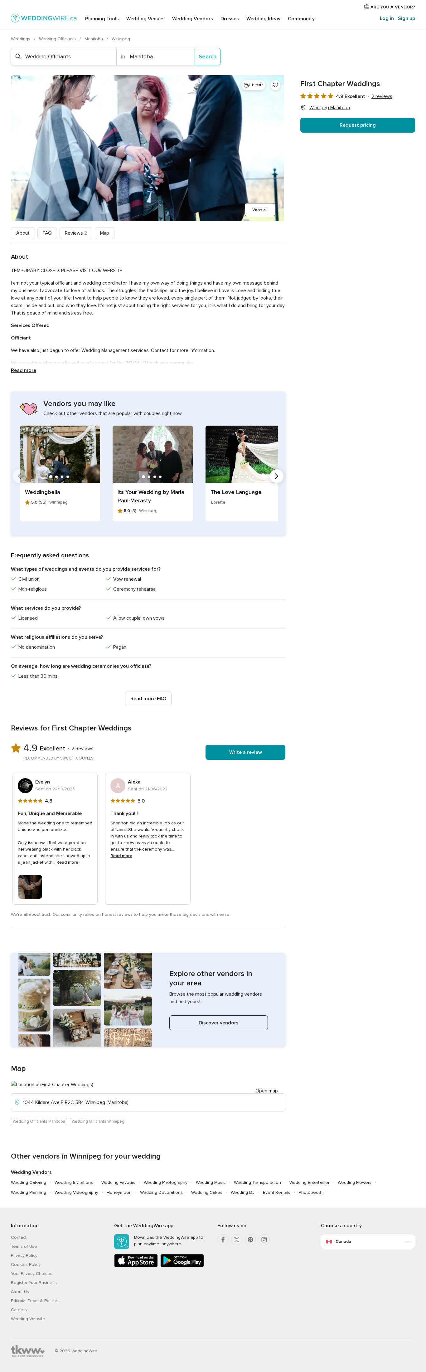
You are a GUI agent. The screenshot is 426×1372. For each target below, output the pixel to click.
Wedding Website (28, 1318)
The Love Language (236, 492)
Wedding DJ (242, 1192)
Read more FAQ (148, 699)
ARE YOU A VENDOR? (392, 7)
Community (301, 19)
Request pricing (358, 125)
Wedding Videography (76, 1192)
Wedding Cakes (206, 1192)
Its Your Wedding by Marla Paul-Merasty (151, 496)
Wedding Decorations (161, 1192)
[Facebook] (223, 1239)
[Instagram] (264, 1239)
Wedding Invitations (74, 1182)
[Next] (276, 476)
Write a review (245, 752)
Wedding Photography (165, 1182)
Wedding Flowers (354, 1182)
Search (207, 56)
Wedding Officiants (58, 39)
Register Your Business (34, 1282)
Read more (23, 370)
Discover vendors (219, 1023)
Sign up (406, 18)
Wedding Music (210, 1182)
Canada (343, 1241)
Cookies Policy (26, 1264)
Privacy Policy (24, 1255)
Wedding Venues (145, 19)
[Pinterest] (250, 1239)
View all (260, 209)
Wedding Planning (28, 1192)
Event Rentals (276, 1192)
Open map (266, 1091)
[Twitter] (236, 1239)
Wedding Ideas (263, 19)
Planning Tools (102, 19)
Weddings (21, 39)
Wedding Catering (28, 1182)
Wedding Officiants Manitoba (39, 1121)
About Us (20, 1291)
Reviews (76, 233)
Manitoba (94, 39)
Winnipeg (121, 39)
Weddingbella (42, 492)
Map (104, 233)
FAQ (47, 233)
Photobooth (310, 1192)
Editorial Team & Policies (35, 1300)
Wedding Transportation (257, 1182)
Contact (19, 1237)
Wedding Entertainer (309, 1182)
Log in (387, 18)
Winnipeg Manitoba (329, 108)
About (23, 233)
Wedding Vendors (192, 19)
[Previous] (20, 476)
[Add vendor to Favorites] (275, 85)
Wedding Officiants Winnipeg (98, 1121)
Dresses (229, 19)
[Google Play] (182, 1265)
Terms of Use (24, 1246)
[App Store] (136, 1265)
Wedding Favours (118, 1182)
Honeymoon (119, 1192)
